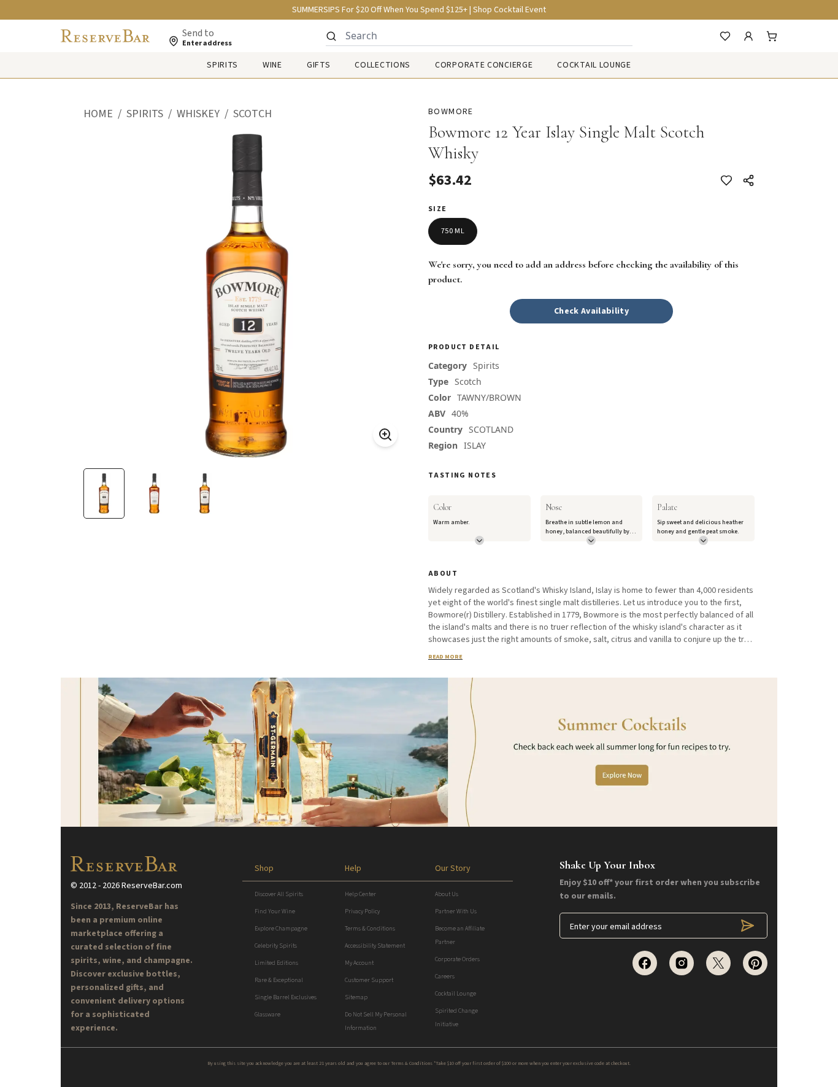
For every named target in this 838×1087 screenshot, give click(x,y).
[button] (104, 114)
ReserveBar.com (151, 886)
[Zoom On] (385, 434)
